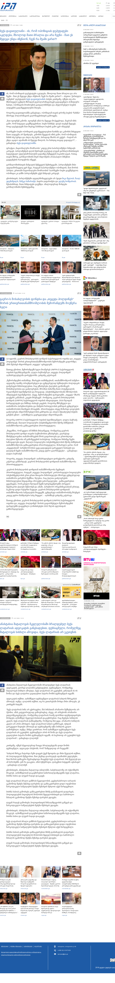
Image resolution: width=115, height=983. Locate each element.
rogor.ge (43, 915)
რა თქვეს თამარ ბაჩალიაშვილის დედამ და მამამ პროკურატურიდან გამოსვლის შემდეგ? (50, 278)
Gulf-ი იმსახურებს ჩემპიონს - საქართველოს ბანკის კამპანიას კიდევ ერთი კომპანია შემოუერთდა (96, 52)
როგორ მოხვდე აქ (73, 202)
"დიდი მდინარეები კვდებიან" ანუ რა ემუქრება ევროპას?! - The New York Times (96, 191)
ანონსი (100, 16)
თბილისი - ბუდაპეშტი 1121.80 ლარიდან (49, 250)
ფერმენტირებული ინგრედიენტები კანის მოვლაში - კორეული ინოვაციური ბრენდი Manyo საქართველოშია (70, 604)
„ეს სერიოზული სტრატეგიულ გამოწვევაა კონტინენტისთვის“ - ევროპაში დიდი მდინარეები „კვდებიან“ (96, 495)
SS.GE (4, 202)
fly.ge (1, 257)
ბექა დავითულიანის (35, 99)
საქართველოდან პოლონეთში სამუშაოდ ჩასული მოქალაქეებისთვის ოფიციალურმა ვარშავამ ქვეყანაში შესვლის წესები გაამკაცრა (71, 576)
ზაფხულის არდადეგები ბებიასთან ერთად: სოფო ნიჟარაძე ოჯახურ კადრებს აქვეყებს (30, 909)
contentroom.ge (5, 609)
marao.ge (3, 915)
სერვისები (28, 946)
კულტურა (92, 16)
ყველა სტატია (102, 120)
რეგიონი (55, 16)
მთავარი (3, 16)
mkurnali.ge (3, 888)
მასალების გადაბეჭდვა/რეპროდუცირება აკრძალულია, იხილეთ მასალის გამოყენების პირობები (21, 953)
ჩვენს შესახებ (16, 946)
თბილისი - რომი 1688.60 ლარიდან (70, 250)
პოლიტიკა (12, 16)
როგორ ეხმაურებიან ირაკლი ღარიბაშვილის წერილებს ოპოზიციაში (50, 572)
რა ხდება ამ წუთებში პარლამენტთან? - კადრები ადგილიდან (7, 277)
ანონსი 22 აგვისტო (91, 63)
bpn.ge (99, 3)
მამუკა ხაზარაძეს (27, 181)
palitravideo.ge (4, 284)
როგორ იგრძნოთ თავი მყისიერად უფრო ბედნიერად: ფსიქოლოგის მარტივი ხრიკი (50, 909)
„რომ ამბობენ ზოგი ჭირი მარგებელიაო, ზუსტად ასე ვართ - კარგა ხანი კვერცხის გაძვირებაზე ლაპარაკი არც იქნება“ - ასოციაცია (9, 575)
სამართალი (23, 16)
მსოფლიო (46, 16)
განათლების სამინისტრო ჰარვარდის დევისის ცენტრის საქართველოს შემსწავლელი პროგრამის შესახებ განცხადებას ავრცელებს (95, 37)
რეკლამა (38, 946)
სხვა (2, 20)
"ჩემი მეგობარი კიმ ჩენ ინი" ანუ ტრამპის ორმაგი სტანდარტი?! (96, 242)
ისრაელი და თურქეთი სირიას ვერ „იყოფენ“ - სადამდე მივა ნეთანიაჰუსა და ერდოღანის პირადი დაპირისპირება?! (95, 266)
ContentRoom (76, 584)
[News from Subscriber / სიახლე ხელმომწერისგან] (8, 516)
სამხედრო (83, 16)
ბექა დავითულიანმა (26, 143)
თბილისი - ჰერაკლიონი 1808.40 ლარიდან (29, 250)
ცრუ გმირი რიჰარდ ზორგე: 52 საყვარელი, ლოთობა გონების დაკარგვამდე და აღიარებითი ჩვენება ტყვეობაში (95, 216)
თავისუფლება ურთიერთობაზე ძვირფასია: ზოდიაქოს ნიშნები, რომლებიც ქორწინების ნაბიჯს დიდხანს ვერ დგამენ (70, 911)
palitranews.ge (45, 578)
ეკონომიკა (65, 16)
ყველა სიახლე (102, 67)
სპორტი (74, 16)
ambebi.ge (3, 552)
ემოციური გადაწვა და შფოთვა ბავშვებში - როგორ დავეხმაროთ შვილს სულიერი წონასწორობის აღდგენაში (29, 885)
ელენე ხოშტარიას (67, 181)
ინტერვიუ (87, 75)
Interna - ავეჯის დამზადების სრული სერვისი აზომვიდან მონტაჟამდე (9, 602)
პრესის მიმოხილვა (92, 126)
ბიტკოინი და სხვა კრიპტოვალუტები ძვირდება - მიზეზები (28, 572)
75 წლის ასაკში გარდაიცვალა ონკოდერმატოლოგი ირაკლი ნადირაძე (7, 883)
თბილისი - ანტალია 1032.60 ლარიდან (7, 250)
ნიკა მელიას (68, 178)
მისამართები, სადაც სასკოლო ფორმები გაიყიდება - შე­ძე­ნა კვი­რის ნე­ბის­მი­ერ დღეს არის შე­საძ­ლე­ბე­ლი (50, 884)
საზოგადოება (35, 16)
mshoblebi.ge (45, 888)
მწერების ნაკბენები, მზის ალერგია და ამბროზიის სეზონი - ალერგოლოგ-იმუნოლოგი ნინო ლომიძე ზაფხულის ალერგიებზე (30, 604)
